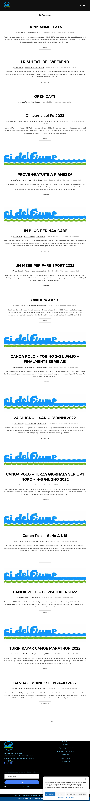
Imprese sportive (38, 67)
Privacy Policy (22, 787)
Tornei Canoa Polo (41, 367)
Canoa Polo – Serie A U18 (45, 535)
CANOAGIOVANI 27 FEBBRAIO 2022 (45, 683)
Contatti (65, 744)
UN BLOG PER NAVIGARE (45, 230)
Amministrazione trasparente (66, 751)
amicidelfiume (21, 33)
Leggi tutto (46, 47)
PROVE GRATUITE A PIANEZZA (44, 174)
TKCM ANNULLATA (45, 27)
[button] (86, 779)
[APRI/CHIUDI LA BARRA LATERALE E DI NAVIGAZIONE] (84, 5)
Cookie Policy (61, 797)
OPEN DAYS (45, 96)
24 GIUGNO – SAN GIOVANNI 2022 (45, 418)
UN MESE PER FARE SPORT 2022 (44, 265)
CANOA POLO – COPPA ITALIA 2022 (45, 592)
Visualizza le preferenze (76, 794)
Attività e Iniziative (24, 121)
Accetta (49, 794)
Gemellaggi (65, 755)
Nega (60, 794)
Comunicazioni (33, 33)
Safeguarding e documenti (65, 748)
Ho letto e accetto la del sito (18, 787)
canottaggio (29, 67)
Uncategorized (53, 121)
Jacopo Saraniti (18, 271)
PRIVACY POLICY (70, 797)
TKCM (40, 33)
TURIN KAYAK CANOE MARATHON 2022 (45, 648)
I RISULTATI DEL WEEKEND (45, 62)
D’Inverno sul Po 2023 (45, 115)
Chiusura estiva (45, 300)
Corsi (45, 180)
